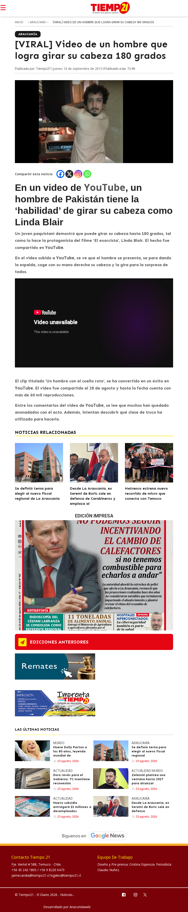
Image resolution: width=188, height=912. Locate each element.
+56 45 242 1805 (24, 870)
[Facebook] (60, 174)
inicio (19, 22)
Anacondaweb (80, 907)
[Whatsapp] (87, 174)
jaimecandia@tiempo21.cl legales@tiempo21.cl (46, 875)
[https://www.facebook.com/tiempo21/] (123, 894)
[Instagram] (78, 174)
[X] (69, 174)
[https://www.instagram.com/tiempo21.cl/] (135, 894)
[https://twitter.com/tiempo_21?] (147, 894)
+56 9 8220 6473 (51, 870)
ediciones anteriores (59, 642)
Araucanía (38, 22)
